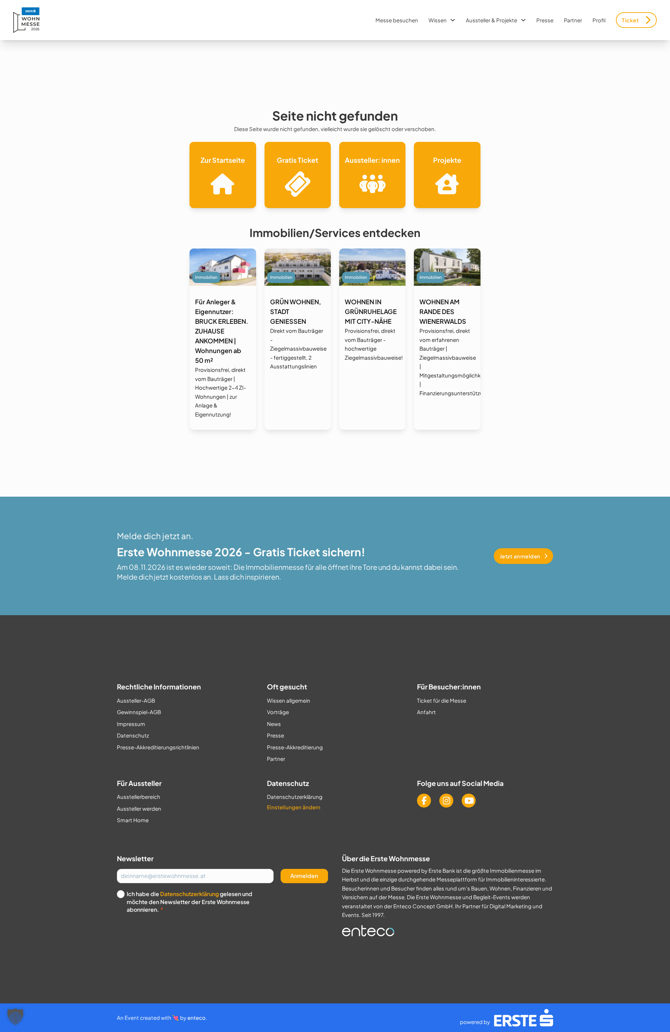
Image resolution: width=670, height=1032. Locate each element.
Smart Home (133, 820)
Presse (544, 20)
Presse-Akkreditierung (295, 747)
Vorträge (278, 712)
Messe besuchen (396, 20)
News (274, 723)
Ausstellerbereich (138, 796)
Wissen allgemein (288, 700)
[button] (15, 1016)
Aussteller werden (139, 808)
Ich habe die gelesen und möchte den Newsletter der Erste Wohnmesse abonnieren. (189, 901)
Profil (599, 20)
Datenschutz (133, 735)
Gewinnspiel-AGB (139, 712)
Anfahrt (426, 712)
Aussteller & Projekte (491, 20)
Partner (573, 20)
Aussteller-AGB (136, 700)
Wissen (438, 20)
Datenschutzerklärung (294, 796)
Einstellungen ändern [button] (293, 807)
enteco (196, 1017)
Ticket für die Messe (441, 700)
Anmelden (304, 875)
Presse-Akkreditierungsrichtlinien (158, 747)
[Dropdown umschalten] (452, 20)
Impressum (131, 723)
